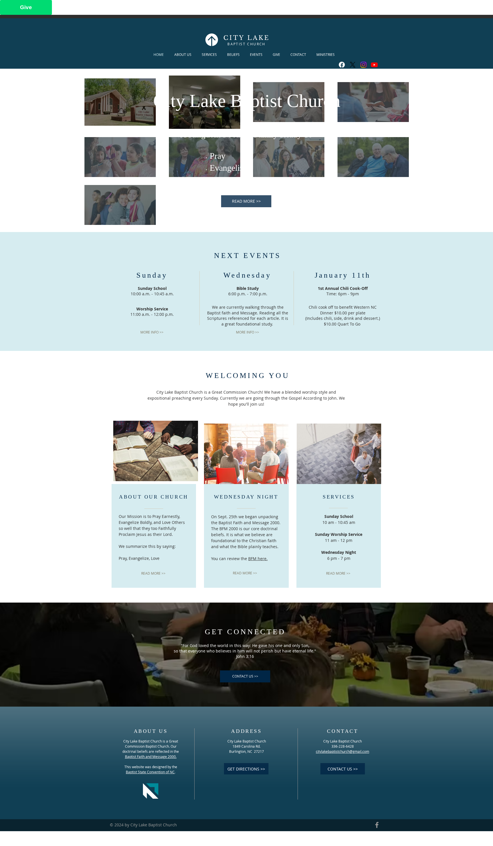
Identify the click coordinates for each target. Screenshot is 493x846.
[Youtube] (374, 65)
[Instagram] (363, 65)
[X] (353, 65)
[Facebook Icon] (377, 825)
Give (26, 7)
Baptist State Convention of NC (150, 772)
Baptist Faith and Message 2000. (151, 756)
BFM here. (258, 558)
